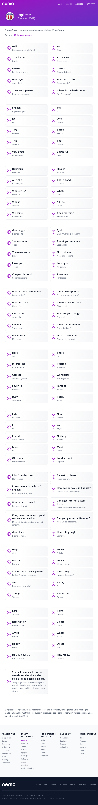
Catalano (24, 759)
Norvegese (64, 738)
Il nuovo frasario (24, 35)
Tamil (43, 753)
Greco (23, 762)
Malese (5, 756)
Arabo (43, 740)
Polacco (83, 741)
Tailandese (6, 747)
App (60, 4)
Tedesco (24, 746)
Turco (43, 743)
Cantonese (6, 744)
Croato (82, 750)
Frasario (68, 4)
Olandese (25, 765)
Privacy (72, 785)
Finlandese (64, 747)
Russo (82, 738)
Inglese (24, 740)
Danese (63, 744)
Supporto (79, 4)
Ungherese (84, 747)
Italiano (24, 749)
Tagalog (5, 759)
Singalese (44, 756)
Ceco (82, 744)
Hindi (43, 749)
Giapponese (6, 738)
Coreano (5, 750)
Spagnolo (25, 753)
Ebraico (43, 746)
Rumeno (83, 753)
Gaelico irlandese (27, 768)
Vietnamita (6, 763)
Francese (24, 743)
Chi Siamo (63, 785)
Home (38, 785)
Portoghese (25, 756)
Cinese (4, 741)
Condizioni (82, 785)
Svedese (63, 741)
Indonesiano (6, 753)
